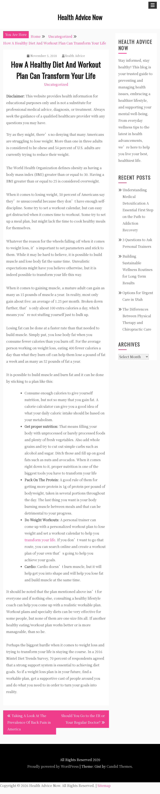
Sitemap (104, 785)
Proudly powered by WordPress (53, 766)
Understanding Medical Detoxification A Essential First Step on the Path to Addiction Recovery (137, 209)
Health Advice (74, 56)
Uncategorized (56, 84)
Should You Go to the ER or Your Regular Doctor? (83, 719)
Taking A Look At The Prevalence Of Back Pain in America (29, 722)
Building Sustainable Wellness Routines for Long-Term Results (137, 269)
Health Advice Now (80, 17)
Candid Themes (119, 766)
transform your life (40, 539)
